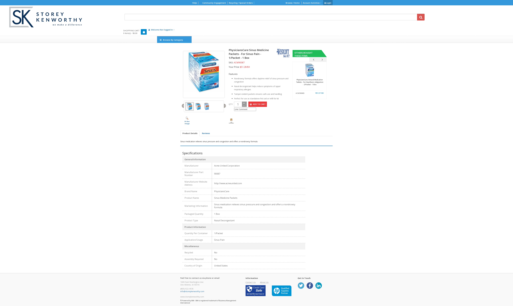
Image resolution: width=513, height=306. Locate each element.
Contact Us (251, 282)
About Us (264, 282)
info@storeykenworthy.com (192, 291)
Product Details (189, 133)
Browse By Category (173, 39)
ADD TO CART (259, 104)
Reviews (206, 133)
